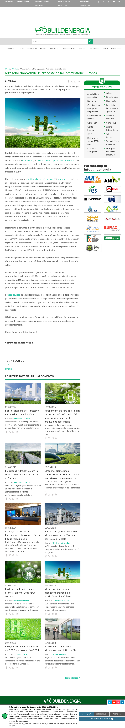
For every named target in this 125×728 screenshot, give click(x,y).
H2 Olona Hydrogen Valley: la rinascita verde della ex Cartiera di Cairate (22, 474)
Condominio (93, 122)
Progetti (82, 49)
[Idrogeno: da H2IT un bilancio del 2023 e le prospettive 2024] (23, 629)
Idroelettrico (112, 97)
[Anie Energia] (112, 208)
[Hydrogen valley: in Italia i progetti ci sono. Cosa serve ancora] (23, 572)
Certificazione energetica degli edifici (93, 108)
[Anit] (112, 179)
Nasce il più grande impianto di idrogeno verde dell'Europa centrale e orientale (61, 535)
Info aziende (94, 49)
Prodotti (10, 49)
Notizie (43, 49)
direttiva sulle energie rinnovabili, (41, 179)
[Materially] (92, 198)
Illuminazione (112, 101)
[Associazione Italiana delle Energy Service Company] (112, 218)
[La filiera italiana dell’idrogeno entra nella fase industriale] (23, 393)
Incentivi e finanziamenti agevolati (112, 108)
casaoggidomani (24, 2)
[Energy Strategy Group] (92, 189)
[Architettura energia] (92, 218)
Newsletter (116, 49)
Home (7, 69)
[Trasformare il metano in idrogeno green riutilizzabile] (62, 629)
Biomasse (91, 101)
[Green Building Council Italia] (92, 247)
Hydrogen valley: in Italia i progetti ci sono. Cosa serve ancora (20, 592)
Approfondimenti (68, 49)
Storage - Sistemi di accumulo (110, 151)
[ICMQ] (112, 189)
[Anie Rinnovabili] (92, 179)
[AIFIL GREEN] (112, 238)
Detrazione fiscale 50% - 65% (93, 141)
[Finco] (92, 238)
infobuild (9, 2)
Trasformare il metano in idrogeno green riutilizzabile (60, 648)
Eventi (105, 49)
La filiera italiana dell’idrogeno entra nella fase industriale (22, 412)
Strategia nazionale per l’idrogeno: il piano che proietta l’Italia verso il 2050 (22, 535)
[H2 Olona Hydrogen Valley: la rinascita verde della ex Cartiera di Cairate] (23, 453)
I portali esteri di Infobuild (42, 3)
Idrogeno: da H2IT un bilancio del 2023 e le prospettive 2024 (22, 648)
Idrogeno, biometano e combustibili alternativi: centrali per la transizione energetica (62, 474)
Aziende (20, 49)
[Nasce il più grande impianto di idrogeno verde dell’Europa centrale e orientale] (62, 514)
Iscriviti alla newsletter (85, 3)
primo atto (63, 179)
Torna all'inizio (71, 677)
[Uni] (112, 198)
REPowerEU (27, 160)
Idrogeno (9, 368)
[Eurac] (112, 228)
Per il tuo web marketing (64, 3)
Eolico (109, 93)
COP (89, 134)
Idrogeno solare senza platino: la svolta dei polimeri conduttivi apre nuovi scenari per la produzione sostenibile (62, 416)
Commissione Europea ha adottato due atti (55, 160)
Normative (54, 49)
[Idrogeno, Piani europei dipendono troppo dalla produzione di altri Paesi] (62, 572)
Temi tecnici (32, 49)
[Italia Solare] (92, 228)
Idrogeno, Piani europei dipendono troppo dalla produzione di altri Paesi (58, 592)
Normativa (111, 122)
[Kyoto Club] (92, 208)
